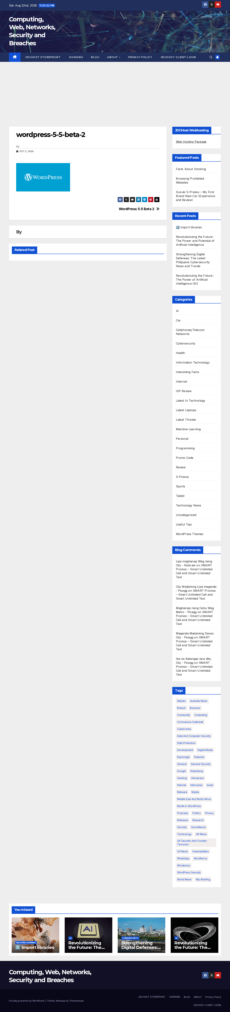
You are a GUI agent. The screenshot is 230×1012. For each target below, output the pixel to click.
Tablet (180, 496)
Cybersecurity (186, 343)
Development (185, 749)
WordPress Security (189, 872)
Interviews (196, 785)
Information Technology (193, 362)
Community (183, 714)
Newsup (60, 1000)
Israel (210, 785)
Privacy (209, 813)
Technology (184, 834)
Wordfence (200, 858)
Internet (181, 381)
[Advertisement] (115, 89)
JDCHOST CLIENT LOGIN (178, 57)
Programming (185, 448)
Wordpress (183, 865)
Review (181, 467)
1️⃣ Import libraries (189, 227)
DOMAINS (75, 57)
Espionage (183, 757)
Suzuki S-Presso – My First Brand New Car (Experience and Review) (195, 196)
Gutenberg (196, 771)
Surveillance (198, 827)
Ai (177, 311)
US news (182, 851)
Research (198, 820)
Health (180, 353)
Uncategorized (186, 515)
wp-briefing (203, 879)
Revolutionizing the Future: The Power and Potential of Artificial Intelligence (195, 240)
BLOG (95, 57)
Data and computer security (194, 735)
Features (199, 757)
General (182, 764)
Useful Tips (184, 524)
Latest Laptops (186, 410)
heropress (197, 778)
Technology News (188, 505)
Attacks (181, 700)
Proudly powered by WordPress (27, 1000)
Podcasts (182, 813)
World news (184, 879)
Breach (181, 707)
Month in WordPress (189, 806)
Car (178, 320)
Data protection (186, 742)
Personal (182, 438)
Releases (182, 820)
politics (196, 813)
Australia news (198, 700)
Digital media (205, 749)
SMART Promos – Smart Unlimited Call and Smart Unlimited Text (196, 594)
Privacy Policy (140, 57)
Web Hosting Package (191, 141)
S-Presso (182, 477)
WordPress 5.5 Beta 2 (136, 209)
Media (195, 792)
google (181, 771)
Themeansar (76, 1000)
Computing (200, 714)
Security (182, 827)
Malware (182, 792)
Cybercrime (184, 728)
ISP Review (184, 391)
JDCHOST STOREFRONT (43, 57)
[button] (211, 57)
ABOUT (113, 57)
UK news (201, 834)
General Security (201, 764)
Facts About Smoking (191, 169)
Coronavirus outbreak (190, 721)
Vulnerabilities (200, 851)
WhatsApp (183, 858)
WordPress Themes (189, 534)
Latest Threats (186, 419)
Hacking (182, 778)
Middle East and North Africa (194, 799)
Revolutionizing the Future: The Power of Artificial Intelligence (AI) (194, 279)
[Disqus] (88, 310)
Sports (180, 486)
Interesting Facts (187, 372)
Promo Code (185, 458)
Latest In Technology (190, 400)
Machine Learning (188, 429)
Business (195, 707)
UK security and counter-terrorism (192, 842)
